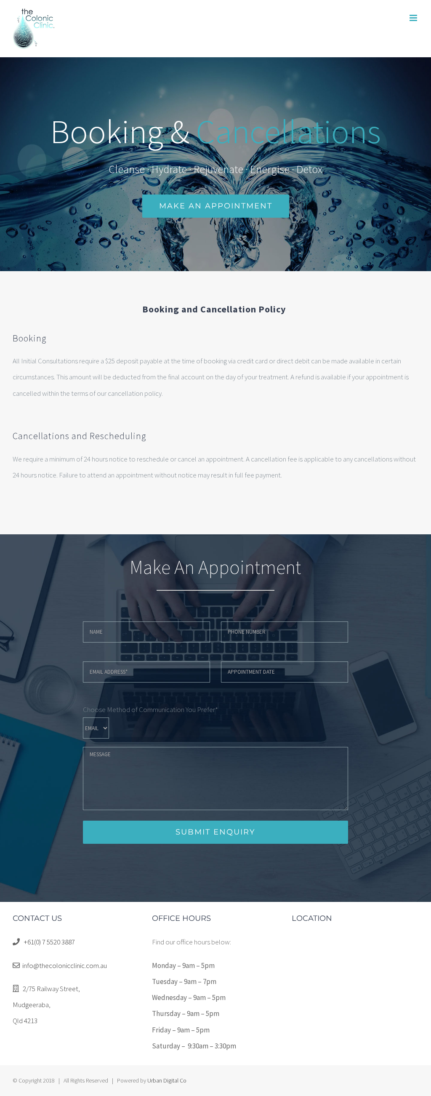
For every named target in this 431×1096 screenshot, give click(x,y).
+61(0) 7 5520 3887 (49, 942)
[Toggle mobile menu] (414, 17)
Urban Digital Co (166, 1080)
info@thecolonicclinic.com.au (64, 965)
